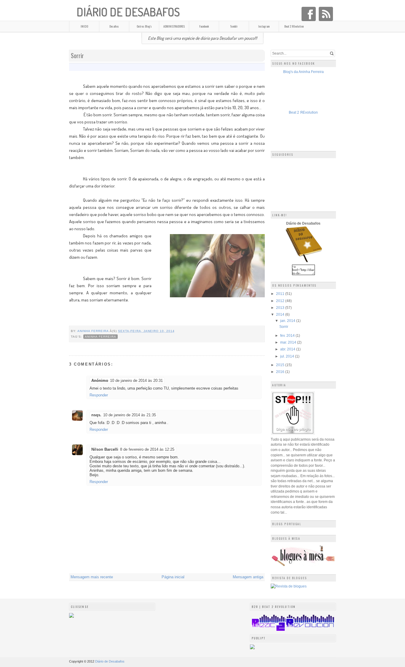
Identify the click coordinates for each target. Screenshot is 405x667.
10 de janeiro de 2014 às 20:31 (136, 380)
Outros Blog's (144, 26)
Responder (99, 395)
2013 (280, 307)
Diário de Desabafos (128, 11)
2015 (280, 365)
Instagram (264, 26)
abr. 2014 (288, 349)
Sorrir (283, 326)
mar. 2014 (288, 342)
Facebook (204, 26)
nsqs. (96, 415)
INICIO (84, 26)
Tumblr (234, 26)
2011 (280, 294)
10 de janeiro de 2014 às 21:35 (129, 415)
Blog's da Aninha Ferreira (303, 72)
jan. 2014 (288, 321)
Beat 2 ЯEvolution (294, 26)
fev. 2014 (288, 335)
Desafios (114, 26)
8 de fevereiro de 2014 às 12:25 (147, 449)
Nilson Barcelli (104, 449)
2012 (280, 301)
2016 (280, 372)
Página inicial (173, 577)
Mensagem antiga (248, 577)
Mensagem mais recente (92, 577)
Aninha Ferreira (93, 331)
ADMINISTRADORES (174, 26)
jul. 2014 (287, 356)
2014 (280, 314)
